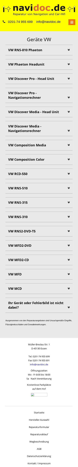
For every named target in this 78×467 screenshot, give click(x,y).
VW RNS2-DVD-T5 (22, 231)
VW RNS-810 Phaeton (25, 50)
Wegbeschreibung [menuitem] (39, 441)
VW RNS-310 (18, 217)
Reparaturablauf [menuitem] (39, 434)
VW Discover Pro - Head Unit (31, 78)
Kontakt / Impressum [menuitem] (39, 463)
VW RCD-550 (17, 174)
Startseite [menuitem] (39, 412)
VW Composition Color (26, 159)
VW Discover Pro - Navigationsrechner (24, 95)
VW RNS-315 (18, 202)
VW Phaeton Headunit (26, 64)
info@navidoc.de (39, 364)
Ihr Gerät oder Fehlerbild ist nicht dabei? (35, 305)
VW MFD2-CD (18, 260)
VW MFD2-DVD (19, 245)
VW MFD (15, 274)
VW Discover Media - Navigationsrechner (24, 128)
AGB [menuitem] (39, 448)
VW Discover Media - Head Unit (33, 112)
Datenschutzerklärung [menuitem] (39, 456)
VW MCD (15, 288)
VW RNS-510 (18, 188)
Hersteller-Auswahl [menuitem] (39, 419)
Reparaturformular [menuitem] (39, 427)
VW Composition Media (27, 145)
